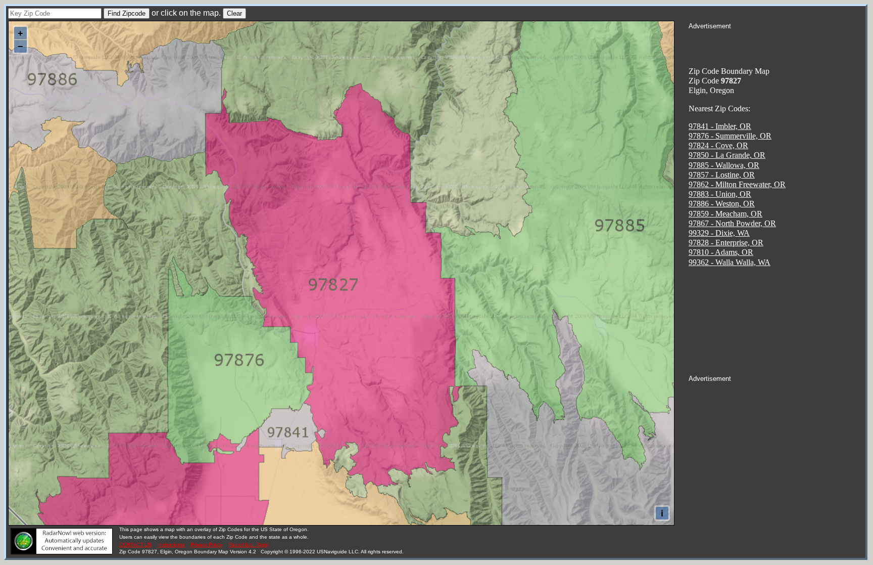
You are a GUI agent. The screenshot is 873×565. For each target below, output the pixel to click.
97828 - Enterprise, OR (726, 242)
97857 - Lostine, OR (722, 174)
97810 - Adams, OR (721, 252)
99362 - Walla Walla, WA (729, 262)
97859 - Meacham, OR (725, 213)
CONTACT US (135, 544)
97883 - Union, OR (720, 194)
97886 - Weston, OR (722, 203)
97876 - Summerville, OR (730, 136)
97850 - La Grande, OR (727, 155)
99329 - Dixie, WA (719, 233)
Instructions (171, 544)
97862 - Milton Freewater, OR (737, 184)
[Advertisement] (777, 43)
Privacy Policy (206, 544)
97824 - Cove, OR (718, 145)
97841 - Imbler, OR (720, 126)
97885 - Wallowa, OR (724, 165)
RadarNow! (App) (248, 544)
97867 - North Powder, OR (732, 223)
